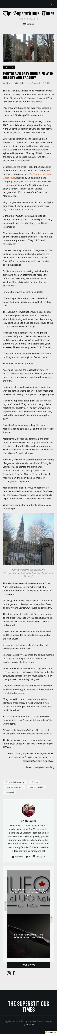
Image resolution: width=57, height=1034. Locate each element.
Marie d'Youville (36, 787)
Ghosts (9, 67)
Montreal (10, 792)
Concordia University (15, 782)
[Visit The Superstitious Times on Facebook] (13, 973)
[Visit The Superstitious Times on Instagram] (9, 973)
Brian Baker (20, 83)
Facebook (19, 856)
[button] (28, 24)
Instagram (40, 856)
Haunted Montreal (14, 787)
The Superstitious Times (28, 1006)
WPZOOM (30, 1024)
